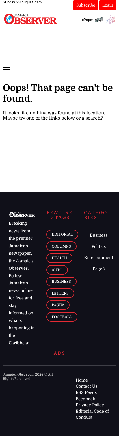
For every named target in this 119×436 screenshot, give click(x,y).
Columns (61, 246)
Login (107, 5)
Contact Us (86, 386)
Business (61, 281)
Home (82, 380)
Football (62, 317)
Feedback (85, 399)
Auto (57, 270)
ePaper (87, 20)
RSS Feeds (86, 392)
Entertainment (98, 257)
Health (59, 258)
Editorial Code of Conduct (92, 414)
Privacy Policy (90, 405)
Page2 (58, 305)
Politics (99, 246)
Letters (60, 293)
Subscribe (85, 5)
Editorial (62, 234)
